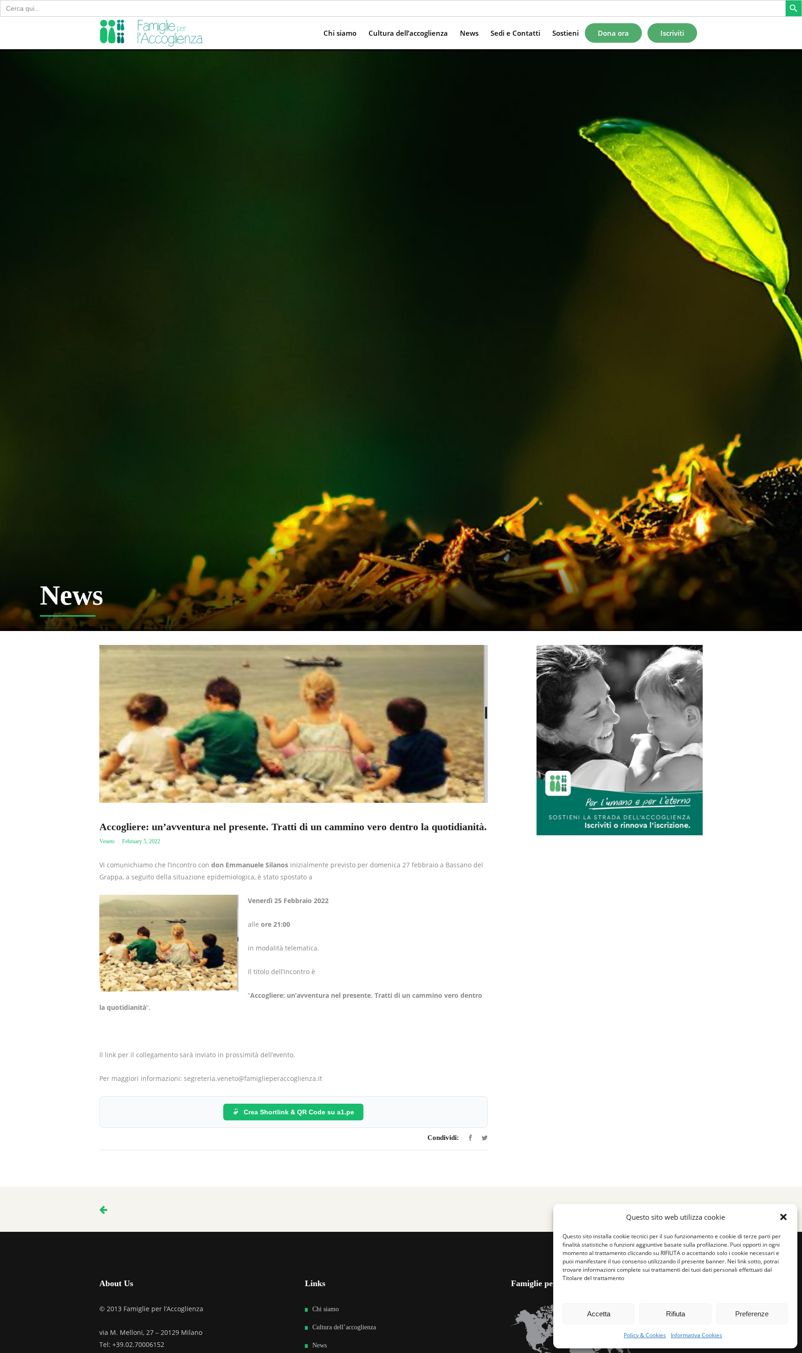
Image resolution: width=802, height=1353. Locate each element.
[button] (783, 1217)
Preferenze (752, 1314)
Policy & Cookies (645, 1335)
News (319, 1345)
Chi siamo (325, 1309)
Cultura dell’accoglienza (344, 1327)
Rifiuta (675, 1314)
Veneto (107, 841)
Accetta (598, 1314)
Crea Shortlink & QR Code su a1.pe (299, 1112)
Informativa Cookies (696, 1335)
